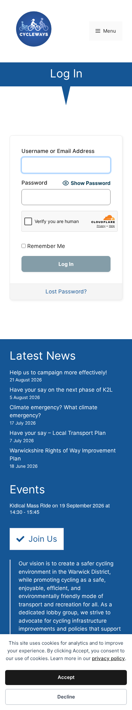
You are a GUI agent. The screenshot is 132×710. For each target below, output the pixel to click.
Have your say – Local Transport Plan (58, 433)
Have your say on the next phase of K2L (61, 390)
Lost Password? (66, 291)
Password (34, 182)
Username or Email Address (58, 151)
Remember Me (45, 246)
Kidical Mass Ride (30, 505)
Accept (66, 677)
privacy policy (108, 658)
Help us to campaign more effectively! (58, 372)
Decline (66, 697)
